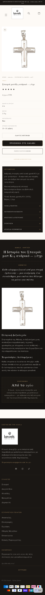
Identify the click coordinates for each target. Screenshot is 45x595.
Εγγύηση (5, 526)
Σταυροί (5, 484)
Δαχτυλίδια (7, 489)
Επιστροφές (7, 522)
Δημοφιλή (6, 502)
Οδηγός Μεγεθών (22, 135)
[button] (6, 14)
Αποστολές (6, 517)
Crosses (10, 77)
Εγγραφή (22, 570)
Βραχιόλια (7, 498)
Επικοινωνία (7, 535)
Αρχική (4, 77)
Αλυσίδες (6, 493)
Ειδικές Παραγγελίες (11, 540)
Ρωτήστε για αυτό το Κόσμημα (22, 151)
